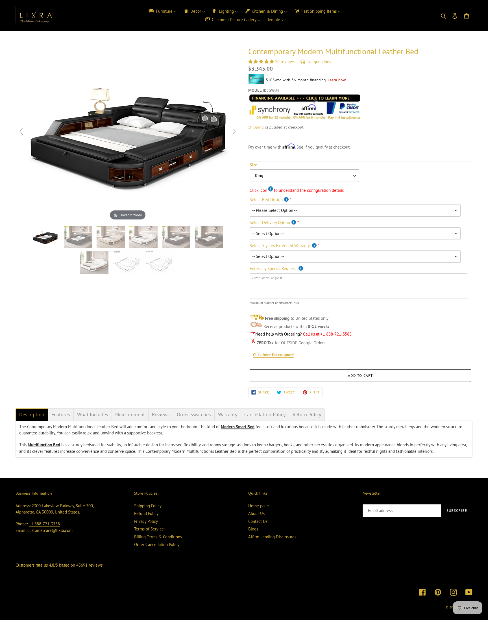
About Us (256, 513)
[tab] (32, 414)
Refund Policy (146, 513)
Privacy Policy (146, 521)
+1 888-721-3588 (44, 524)
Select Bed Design (266, 199)
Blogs (253, 529)
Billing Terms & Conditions (158, 536)
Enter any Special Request (273, 268)
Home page (258, 505)
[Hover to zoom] (128, 133)
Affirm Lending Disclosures (272, 536)
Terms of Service (149, 529)
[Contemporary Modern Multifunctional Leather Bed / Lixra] (45, 237)
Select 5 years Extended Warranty (280, 245)
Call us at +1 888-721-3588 (327, 334)
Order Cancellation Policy (156, 544)
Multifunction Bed (44, 444)
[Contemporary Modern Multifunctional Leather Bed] (127, 263)
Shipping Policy (148, 505)
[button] (261, 61)
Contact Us (257, 521)
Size (253, 164)
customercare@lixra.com (50, 530)
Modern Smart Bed (237, 426)
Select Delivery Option (270, 222)
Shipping (256, 127)
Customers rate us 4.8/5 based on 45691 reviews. (59, 565)
